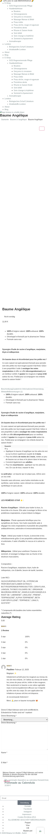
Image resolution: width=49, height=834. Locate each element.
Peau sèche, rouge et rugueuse (26, 25)
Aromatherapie (15, 41)
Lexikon (8, 44)
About (7, 52)
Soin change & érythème (24, 36)
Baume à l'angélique (18, 119)
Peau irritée (18, 22)
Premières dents (20, 28)
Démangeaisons (20, 14)
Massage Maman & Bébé (24, 19)
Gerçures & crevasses (22, 17)
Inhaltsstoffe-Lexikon (17, 49)
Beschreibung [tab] (6, 389)
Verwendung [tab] (38, 389)
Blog (6, 55)
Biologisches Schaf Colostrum (21, 47)
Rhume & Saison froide (23, 30)
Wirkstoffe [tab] (5, 392)
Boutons (17, 11)
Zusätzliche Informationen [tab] (22, 389)
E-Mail (4, 763)
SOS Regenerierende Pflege (20, 6)
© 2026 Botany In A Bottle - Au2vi (13, 833)
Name (4, 753)
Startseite (5, 119)
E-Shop (8, 3)
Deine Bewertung (8, 716)
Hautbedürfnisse (15, 9)
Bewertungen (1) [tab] (16, 392)
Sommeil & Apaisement (23, 39)
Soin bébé (18, 33)
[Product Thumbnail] (41, 128)
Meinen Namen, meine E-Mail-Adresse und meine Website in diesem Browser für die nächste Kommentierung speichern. (23, 774)
